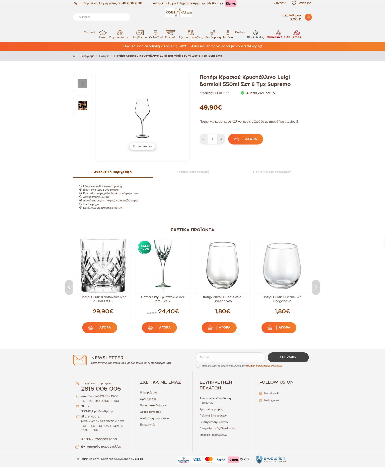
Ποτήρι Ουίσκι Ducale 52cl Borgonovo (282, 299)
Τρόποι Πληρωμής (211, 409)
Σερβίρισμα (140, 37)
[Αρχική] (74, 55)
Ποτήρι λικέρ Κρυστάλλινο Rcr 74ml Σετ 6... (162, 299)
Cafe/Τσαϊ (156, 37)
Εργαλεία (170, 37)
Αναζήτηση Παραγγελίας (155, 418)
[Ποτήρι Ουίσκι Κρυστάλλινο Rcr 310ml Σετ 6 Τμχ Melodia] (103, 265)
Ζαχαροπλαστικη (119, 37)
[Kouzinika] (192, 12)
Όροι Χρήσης (148, 398)
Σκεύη (102, 37)
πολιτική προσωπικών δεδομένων (264, 366)
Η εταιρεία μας (148, 392)
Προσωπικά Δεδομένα (153, 405)
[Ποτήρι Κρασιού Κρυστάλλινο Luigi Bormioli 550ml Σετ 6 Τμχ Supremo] (82, 83)
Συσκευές (90, 32)
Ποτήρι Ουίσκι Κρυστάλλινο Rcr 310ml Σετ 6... (103, 299)
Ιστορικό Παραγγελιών (213, 434)
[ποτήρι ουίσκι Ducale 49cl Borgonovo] (222, 265)
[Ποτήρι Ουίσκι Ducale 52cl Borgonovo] (282, 265)
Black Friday (255, 37)
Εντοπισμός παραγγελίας (101, 446)
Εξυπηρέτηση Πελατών (214, 422)
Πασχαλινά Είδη (278, 37)
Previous (69, 287)
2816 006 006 (130, 3)
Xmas (297, 37)
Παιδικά (240, 32)
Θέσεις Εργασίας (150, 411)
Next (316, 287)
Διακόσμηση (213, 37)
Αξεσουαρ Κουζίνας (191, 37)
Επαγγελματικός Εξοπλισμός (217, 428)
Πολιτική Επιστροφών (213, 415)
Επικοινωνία (147, 424)
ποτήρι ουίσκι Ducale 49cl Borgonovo (222, 299)
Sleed (139, 459)
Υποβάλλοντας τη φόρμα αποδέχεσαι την (242, 366)
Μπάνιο (228, 37)
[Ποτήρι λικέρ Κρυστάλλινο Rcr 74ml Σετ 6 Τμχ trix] (162, 265)
